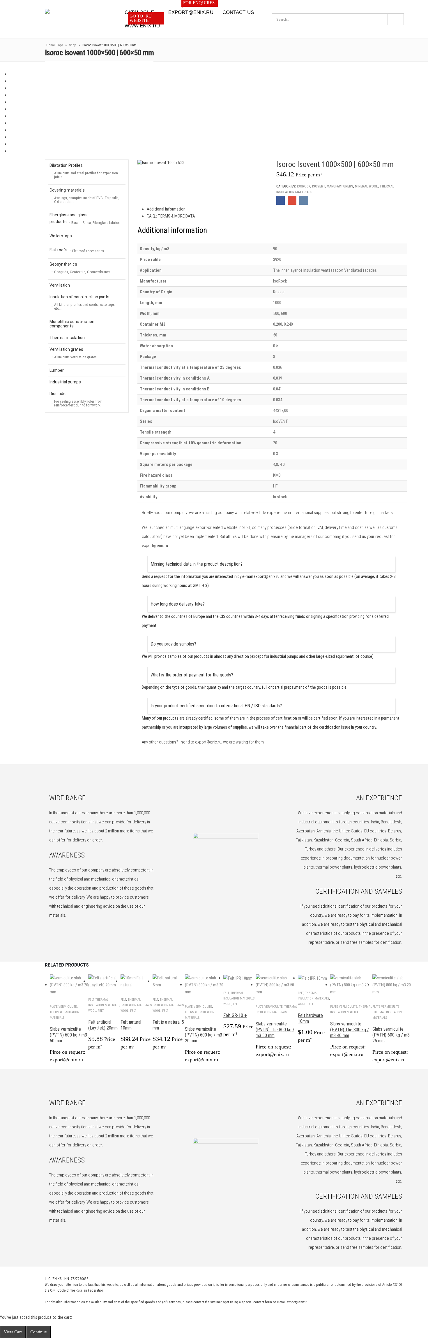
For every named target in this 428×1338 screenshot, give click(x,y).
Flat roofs (76, 250)
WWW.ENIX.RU (142, 24)
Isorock (303, 186)
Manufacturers (340, 186)
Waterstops (60, 236)
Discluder (75, 399)
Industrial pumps (65, 382)
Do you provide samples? (173, 644)
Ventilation (59, 285)
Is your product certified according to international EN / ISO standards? (216, 706)
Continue (38, 1332)
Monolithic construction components (71, 323)
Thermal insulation (67, 337)
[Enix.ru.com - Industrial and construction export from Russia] (75, 19)
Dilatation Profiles (83, 171)
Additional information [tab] (166, 209)
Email (292, 200)
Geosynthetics (79, 268)
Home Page (54, 45)
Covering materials (84, 196)
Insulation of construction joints (82, 302)
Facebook (280, 200)
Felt (91, 1000)
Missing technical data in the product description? (197, 564)
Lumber (56, 370)
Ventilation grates (73, 353)
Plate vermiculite (63, 1007)
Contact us (238, 12)
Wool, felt (96, 1011)
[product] (69, 984)
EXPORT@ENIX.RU (191, 10)
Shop (72, 45)
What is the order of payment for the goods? (192, 675)
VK (303, 200)
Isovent (318, 186)
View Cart (13, 1332)
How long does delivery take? (178, 604)
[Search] (396, 19)
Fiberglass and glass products (84, 219)
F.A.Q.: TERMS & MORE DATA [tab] (171, 216)
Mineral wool (366, 186)
